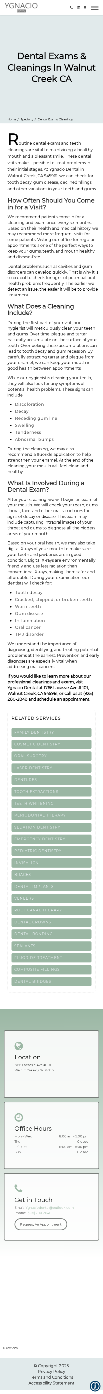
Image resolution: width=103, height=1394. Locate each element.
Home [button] (12, 119)
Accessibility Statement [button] (51, 1383)
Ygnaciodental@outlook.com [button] (50, 1208)
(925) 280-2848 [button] (40, 1213)
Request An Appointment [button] (41, 1224)
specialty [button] (27, 119)
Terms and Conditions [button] (51, 1377)
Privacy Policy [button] (51, 1371)
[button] (21, 7)
